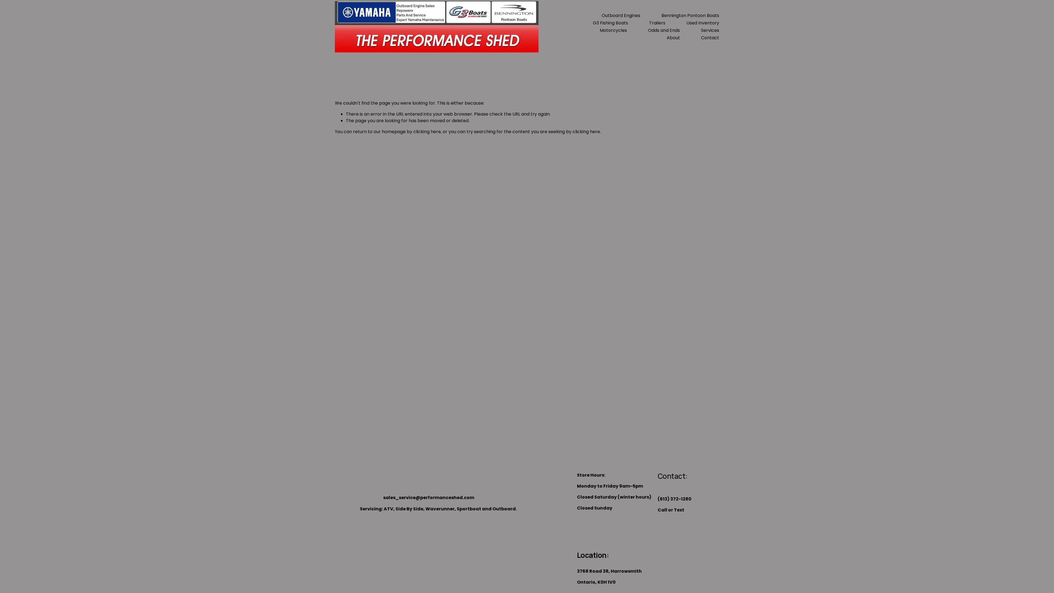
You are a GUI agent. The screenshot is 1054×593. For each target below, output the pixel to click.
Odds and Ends (664, 30)
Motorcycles (613, 30)
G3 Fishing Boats (610, 23)
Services (710, 30)
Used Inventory (702, 23)
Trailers (657, 23)
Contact (710, 38)
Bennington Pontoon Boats (690, 15)
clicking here (427, 131)
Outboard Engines (621, 15)
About (673, 38)
